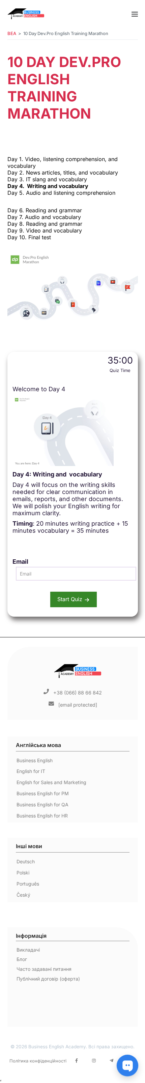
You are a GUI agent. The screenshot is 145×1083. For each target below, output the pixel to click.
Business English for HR (42, 815)
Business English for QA (42, 804)
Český (23, 895)
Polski (23, 872)
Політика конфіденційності (37, 1060)
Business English (35, 760)
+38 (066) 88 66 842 (77, 692)
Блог (22, 959)
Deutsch (26, 861)
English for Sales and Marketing (51, 782)
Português (28, 884)
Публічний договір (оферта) (48, 979)
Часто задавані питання (44, 969)
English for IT (31, 771)
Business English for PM (43, 793)
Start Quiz (69, 599)
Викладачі (28, 950)
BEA (11, 33)
